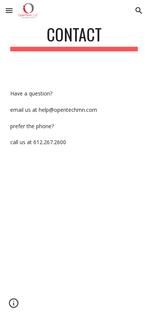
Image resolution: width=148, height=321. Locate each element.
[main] (74, 37)
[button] (9, 10)
